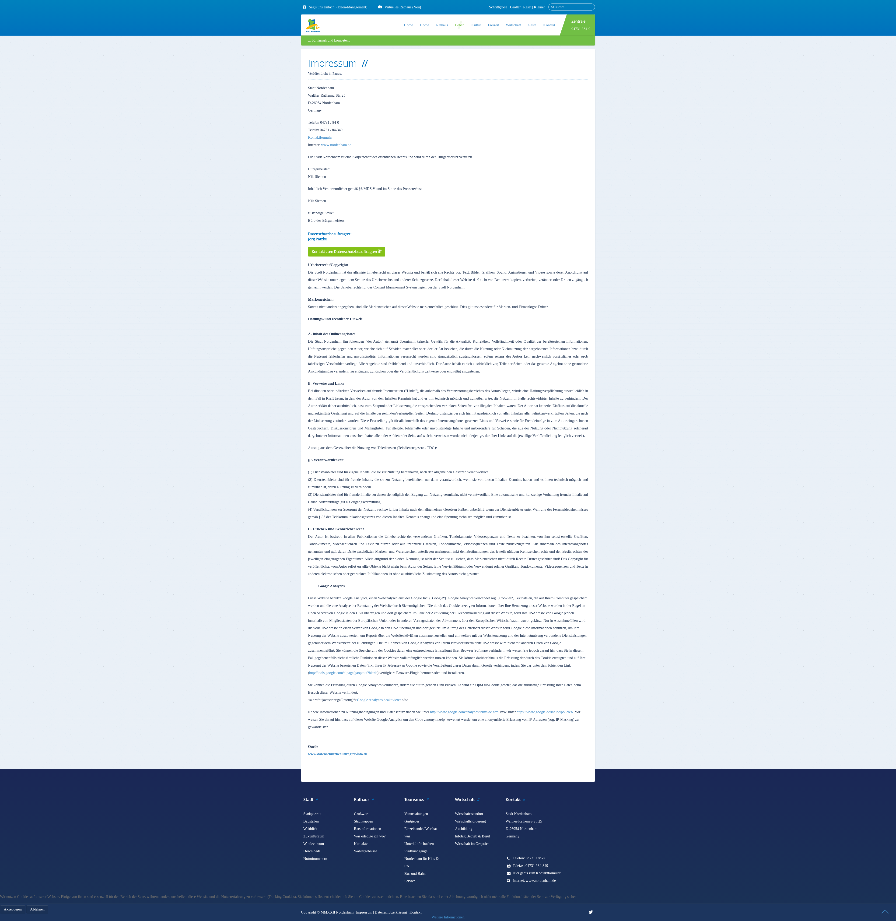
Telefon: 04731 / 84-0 (529, 858)
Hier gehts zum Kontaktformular (536, 873)
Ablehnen (37, 909)
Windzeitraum (313, 844)
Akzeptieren (13, 909)
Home (408, 25)
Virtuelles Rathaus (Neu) (403, 7)
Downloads (311, 851)
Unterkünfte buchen (419, 844)
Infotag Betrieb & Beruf (472, 836)
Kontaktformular (320, 137)
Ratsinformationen (367, 829)
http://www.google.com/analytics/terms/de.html (464, 712)
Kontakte (361, 844)
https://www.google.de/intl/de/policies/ (545, 712)
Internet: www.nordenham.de (534, 880)
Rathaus (442, 25)
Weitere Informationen (448, 917)
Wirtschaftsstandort (469, 814)
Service (409, 881)
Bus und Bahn (415, 873)
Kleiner (539, 7)
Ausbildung (463, 829)
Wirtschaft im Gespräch (472, 844)
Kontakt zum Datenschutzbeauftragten (345, 251)
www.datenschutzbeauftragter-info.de (338, 754)
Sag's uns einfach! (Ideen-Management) (338, 7)
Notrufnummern (315, 859)
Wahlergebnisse (365, 851)
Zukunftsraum (313, 836)
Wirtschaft (513, 25)
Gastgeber (411, 821)
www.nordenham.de (336, 145)
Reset (527, 7)
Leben (459, 25)
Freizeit (493, 25)
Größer (515, 7)
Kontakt (549, 25)
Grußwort (361, 814)
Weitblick (310, 829)
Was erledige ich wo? (369, 836)
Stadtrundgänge (415, 851)
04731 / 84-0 (580, 29)
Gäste (532, 25)
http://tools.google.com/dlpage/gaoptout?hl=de (343, 673)
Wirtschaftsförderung (470, 821)
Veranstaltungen (416, 814)
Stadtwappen (363, 821)
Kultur (476, 25)
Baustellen (311, 821)
